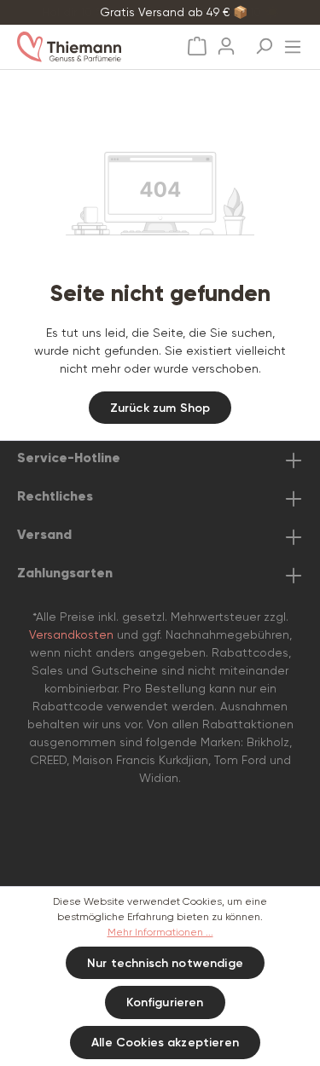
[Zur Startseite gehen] (86, 47)
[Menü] (292, 42)
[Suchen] (263, 41)
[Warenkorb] (197, 46)
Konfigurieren (164, 1002)
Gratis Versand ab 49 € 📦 (173, 12)
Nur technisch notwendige (165, 963)
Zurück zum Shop (160, 408)
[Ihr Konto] (226, 41)
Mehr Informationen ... (160, 932)
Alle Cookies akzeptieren (165, 1042)
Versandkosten (71, 634)
